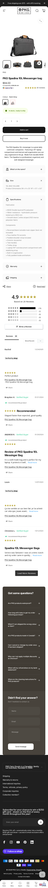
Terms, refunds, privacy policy (15, 787)
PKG (4, 72)
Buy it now (24, 138)
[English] (41, 884)
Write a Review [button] (25, 326)
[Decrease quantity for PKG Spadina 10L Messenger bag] (5, 121)
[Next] (44, 3)
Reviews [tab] (9, 336)
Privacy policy (18, 873)
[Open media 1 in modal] (40, 21)
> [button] (26, 573)
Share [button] (10, 388)
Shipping (6, 776)
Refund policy (8, 873)
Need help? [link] (41, 286)
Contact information (24, 876)
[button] (13, 86)
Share (8, 286)
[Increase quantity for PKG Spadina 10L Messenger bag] (17, 121)
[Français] (44, 884)
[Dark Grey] (5, 102)
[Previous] (4, 3)
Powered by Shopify (34, 870)
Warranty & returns (10, 780)
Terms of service (28, 873)
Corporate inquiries (11, 791)
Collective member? (11, 795)
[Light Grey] (12, 102)
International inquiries (12, 784)
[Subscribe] (40, 822)
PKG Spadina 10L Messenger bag (18, 380)
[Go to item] (7, 64)
